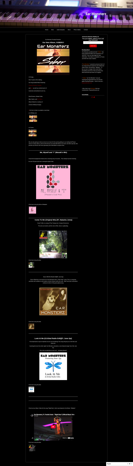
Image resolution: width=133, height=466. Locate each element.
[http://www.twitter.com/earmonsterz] (94, 97)
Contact (86, 29)
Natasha (34, 85)
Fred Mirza (39, 99)
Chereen (30, 85)
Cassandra (39, 85)
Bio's (52, 29)
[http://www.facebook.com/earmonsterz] (92, 97)
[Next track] (131, 463)
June (32, 88)
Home (46, 29)
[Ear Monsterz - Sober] (33, 122)
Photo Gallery (77, 29)
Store (69, 29)
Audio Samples (61, 29)
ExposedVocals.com (87, 83)
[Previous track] (128, 463)
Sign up (93, 45)
